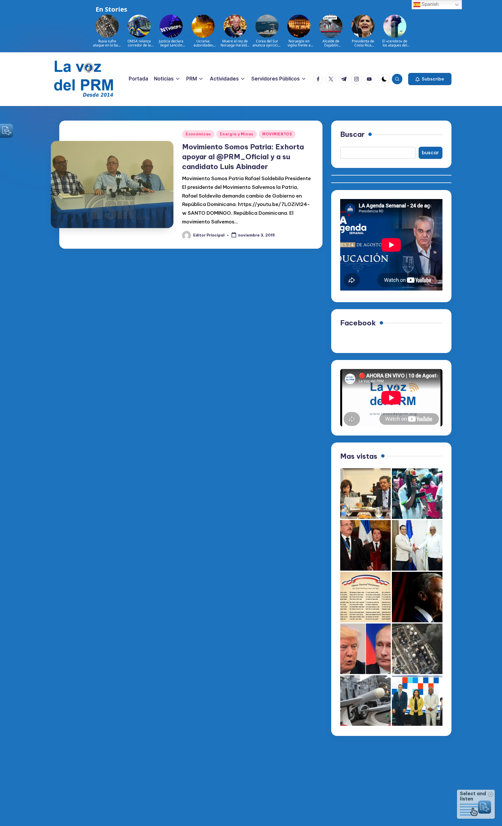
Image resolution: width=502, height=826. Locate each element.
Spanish (429, 4)
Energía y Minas (236, 134)
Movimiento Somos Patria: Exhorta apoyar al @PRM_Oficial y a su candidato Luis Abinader (243, 156)
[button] (429, 79)
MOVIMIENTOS (277, 134)
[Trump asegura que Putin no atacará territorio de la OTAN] (365, 648)
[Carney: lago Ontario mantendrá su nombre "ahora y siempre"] (417, 597)
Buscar (352, 134)
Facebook (358, 322)
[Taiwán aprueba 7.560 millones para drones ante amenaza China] (365, 700)
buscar (430, 152)
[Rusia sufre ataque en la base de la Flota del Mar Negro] (417, 648)
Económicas (198, 134)
